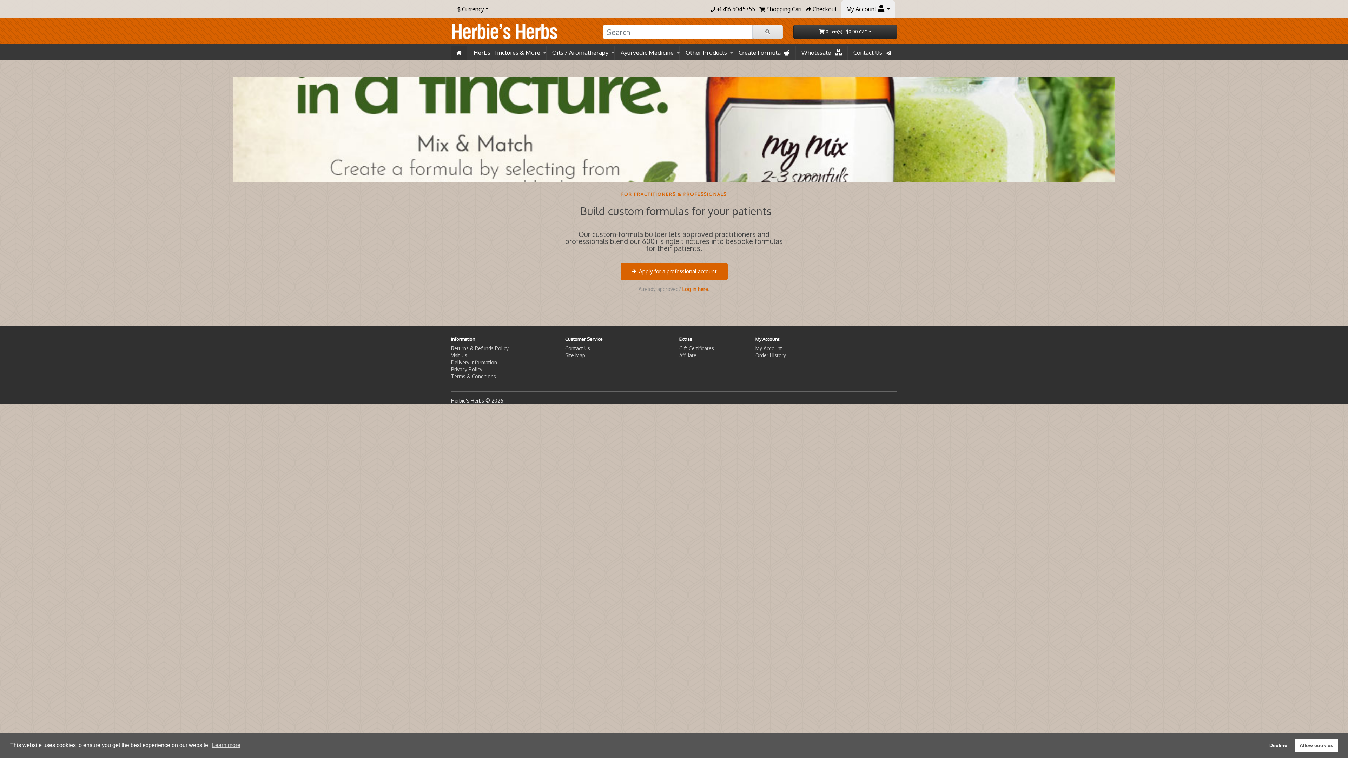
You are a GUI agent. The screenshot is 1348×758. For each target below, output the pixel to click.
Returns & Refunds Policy (480, 348)
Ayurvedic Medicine (647, 52)
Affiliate (687, 355)
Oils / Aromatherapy (580, 52)
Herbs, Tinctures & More (507, 52)
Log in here (695, 289)
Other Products (706, 52)
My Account (768, 348)
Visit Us (459, 355)
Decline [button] (1278, 745)
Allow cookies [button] (1316, 745)
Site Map (575, 355)
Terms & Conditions (473, 376)
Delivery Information (474, 362)
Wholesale (818, 52)
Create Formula (761, 52)
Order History (770, 355)
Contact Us (869, 52)
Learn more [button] (226, 745)
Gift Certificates (696, 348)
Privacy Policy (466, 369)
